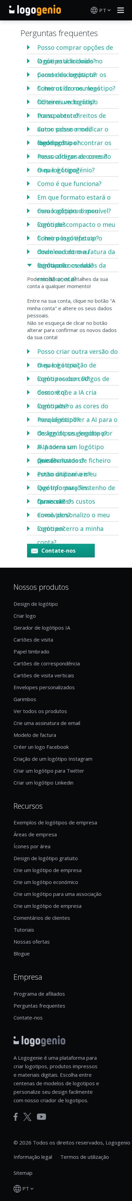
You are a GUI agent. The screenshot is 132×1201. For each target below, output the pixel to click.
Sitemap (23, 1172)
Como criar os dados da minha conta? (71, 272)
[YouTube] (41, 1116)
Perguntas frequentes (39, 1005)
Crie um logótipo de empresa (48, 870)
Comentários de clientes (42, 917)
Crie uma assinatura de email (47, 723)
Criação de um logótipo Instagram (53, 758)
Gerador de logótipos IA (42, 627)
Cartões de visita (33, 639)
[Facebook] (16, 1117)
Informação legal (33, 1156)
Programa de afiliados (39, 993)
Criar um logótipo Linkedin (43, 782)
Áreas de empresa (35, 834)
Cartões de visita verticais (44, 675)
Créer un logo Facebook (41, 746)
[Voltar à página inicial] (35, 10)
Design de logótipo (36, 603)
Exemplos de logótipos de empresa (55, 822)
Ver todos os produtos (40, 711)
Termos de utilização (84, 1156)
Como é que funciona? (69, 183)
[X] (27, 1117)
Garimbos (25, 699)
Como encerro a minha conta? (70, 535)
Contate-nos (58, 550)
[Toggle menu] (119, 10)
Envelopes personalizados (44, 687)
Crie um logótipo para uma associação (58, 893)
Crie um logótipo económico (46, 882)
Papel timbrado (31, 651)
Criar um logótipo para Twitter (49, 770)
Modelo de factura (35, 734)
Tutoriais (24, 929)
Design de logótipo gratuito (46, 858)
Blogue (22, 953)
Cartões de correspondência (47, 663)
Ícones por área (32, 846)
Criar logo (25, 615)
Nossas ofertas (32, 941)
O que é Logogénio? (66, 170)
